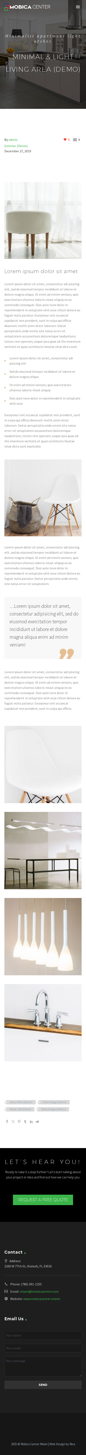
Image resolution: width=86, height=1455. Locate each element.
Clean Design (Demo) (54, 1102)
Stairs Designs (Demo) (53, 1109)
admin (13, 139)
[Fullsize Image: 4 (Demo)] (43, 764)
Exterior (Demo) (16, 146)
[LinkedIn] (31, 1121)
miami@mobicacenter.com (39, 1291)
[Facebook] (7, 1121)
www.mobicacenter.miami (41, 1299)
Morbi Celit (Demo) (20, 1109)
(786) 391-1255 (31, 1284)
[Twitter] (13, 1121)
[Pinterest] (19, 1121)
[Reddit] (37, 1121)
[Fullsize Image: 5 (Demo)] (43, 936)
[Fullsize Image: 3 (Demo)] (43, 850)
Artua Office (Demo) (21, 1102)
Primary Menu (78, 7)
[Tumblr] (25, 1121)
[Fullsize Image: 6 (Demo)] (43, 1022)
